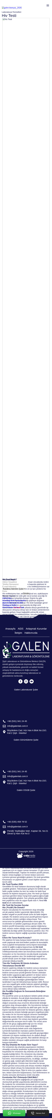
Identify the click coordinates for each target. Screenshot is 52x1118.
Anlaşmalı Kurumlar (36, 628)
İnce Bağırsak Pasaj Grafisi (14, 600)
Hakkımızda (31, 632)
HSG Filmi (6, 598)
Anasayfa (10, 628)
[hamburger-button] (47, 5)
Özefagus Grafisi (9, 605)
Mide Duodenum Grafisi (12, 603)
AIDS (20, 628)
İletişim (18, 632)
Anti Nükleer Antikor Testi (13, 607)
